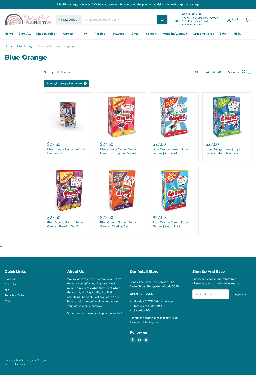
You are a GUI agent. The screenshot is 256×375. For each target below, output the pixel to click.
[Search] (162, 19)
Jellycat (118, 34)
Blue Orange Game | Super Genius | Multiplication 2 (224, 151)
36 (213, 72)
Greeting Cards (203, 34)
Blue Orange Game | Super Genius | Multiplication (171, 224)
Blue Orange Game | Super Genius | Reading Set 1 (118, 224)
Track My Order (14, 295)
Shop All (25, 34)
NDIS (237, 34)
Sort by (49, 72)
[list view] (248, 72)
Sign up (240, 294)
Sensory (151, 34)
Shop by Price (46, 34)
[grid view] (243, 72)
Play (84, 34)
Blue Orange (25, 46)
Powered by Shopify (16, 364)
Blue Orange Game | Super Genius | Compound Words (118, 151)
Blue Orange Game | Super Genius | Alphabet (171, 151)
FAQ (7, 301)
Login (236, 19)
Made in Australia (175, 34)
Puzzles (100, 34)
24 (207, 72)
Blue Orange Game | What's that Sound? (66, 151)
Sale (223, 34)
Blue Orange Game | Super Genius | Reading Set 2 (65, 224)
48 (219, 72)
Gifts (135, 34)
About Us (10, 284)
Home (9, 34)
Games (68, 34)
